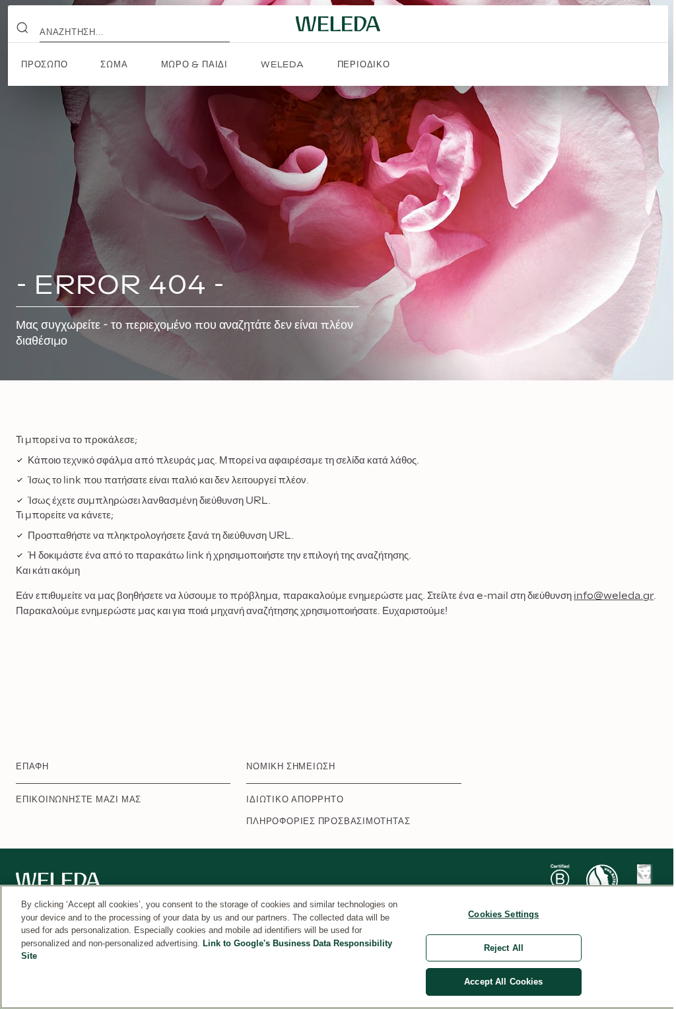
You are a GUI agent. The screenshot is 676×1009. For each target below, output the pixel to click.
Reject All (504, 948)
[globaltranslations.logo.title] (338, 24)
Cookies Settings (503, 914)
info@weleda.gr (614, 596)
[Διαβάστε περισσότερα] (560, 880)
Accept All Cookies (503, 982)
